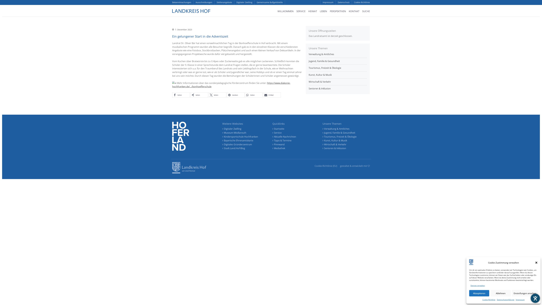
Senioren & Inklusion (320, 88)
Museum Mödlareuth (235, 132)
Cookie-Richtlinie (488, 300)
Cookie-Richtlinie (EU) (326, 165)
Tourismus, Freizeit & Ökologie (325, 67)
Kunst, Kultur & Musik (320, 74)
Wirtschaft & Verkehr (320, 81)
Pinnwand (279, 144)
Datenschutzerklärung (505, 300)
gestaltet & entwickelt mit (354, 165)
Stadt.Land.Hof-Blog (234, 148)
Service (278, 132)
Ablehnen (500, 293)
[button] (536, 262)
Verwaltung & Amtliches (321, 54)
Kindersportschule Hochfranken (241, 136)
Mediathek (279, 148)
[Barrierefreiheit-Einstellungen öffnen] (535, 298)
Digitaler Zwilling (232, 128)
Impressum (520, 300)
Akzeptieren (479, 293)
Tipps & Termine (282, 140)
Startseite (279, 128)
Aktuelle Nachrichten (285, 136)
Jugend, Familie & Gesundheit (324, 61)
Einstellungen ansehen (525, 293)
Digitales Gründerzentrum (238, 144)
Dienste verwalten (478, 285)
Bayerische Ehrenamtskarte (238, 140)
